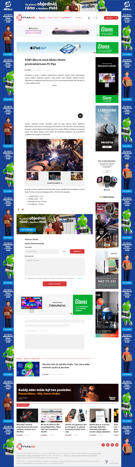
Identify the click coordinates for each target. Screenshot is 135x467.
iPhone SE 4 (55, 463)
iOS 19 (61, 463)
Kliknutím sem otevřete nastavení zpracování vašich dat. (42, 458)
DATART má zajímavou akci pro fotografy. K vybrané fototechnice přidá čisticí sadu (76, 428)
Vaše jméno (28, 247)
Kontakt (78, 18)
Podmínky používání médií (33, 456)
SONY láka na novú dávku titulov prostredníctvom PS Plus (45, 62)
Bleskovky (66, 18)
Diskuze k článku (31, 239)
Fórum (49, 18)
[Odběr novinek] (89, 18)
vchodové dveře (38, 463)
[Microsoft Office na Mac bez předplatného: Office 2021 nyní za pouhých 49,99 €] (51, 415)
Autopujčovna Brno (94, 461)
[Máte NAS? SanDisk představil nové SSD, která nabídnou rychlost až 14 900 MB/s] (27, 415)
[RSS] (116, 445)
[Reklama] (8, 5)
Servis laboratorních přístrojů (79, 461)
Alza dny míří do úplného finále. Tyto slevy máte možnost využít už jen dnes (66, 366)
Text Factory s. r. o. (37, 453)
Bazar (57, 18)
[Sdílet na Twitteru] (23, 210)
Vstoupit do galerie (53, 183)
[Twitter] (107, 445)
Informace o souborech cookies (73, 456)
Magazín (42, 18)
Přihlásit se (77, 251)
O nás (24, 458)
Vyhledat (109, 18)
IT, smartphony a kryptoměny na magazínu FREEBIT (56, 461)
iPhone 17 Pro (48, 463)
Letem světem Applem (34, 461)
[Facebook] (103, 445)
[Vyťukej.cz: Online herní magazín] (26, 17)
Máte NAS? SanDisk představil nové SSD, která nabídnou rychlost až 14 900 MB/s (27, 428)
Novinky (28, 70)
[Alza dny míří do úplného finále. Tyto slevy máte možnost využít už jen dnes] (28, 369)
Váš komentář (29, 256)
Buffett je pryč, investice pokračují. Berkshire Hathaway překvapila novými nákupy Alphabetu (100, 428)
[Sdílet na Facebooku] (18, 210)
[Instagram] (112, 445)
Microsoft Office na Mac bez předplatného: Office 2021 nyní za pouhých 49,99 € (51, 428)
